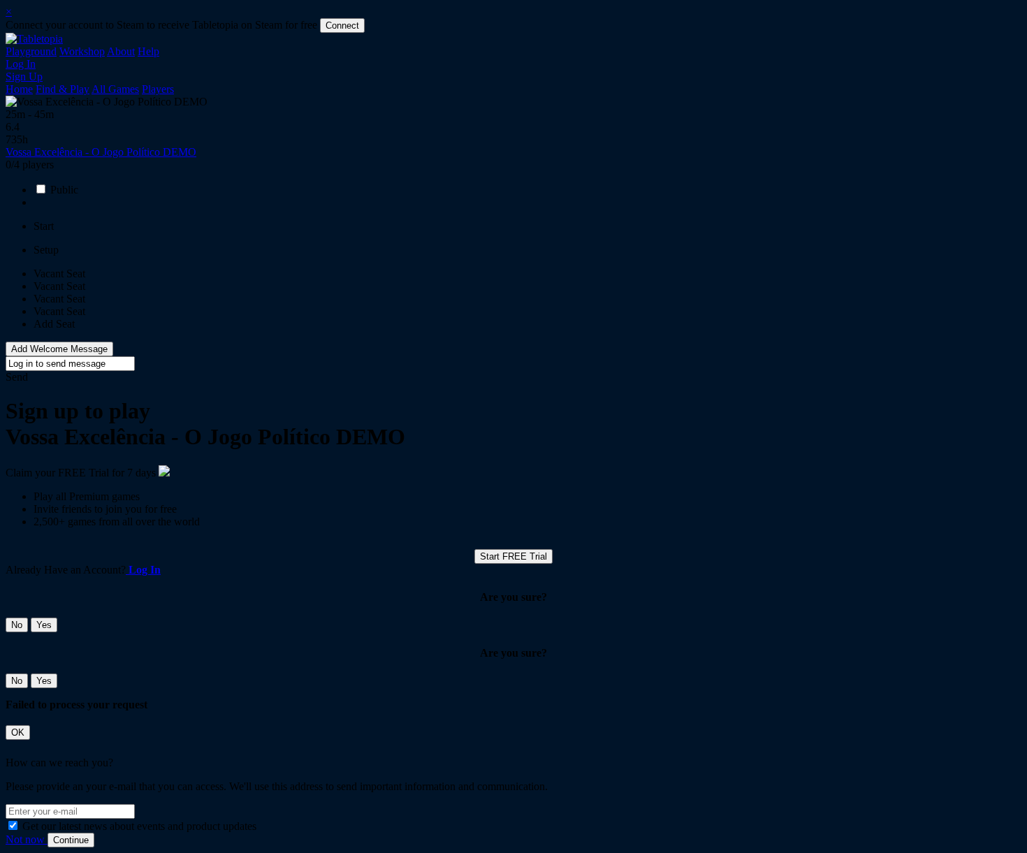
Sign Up (24, 76)
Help (148, 51)
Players (158, 89)
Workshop (82, 51)
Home (19, 89)
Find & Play (62, 89)
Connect (342, 25)
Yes (44, 625)
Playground (31, 51)
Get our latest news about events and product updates (139, 826)
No (16, 625)
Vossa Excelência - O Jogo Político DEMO (101, 152)
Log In (21, 64)
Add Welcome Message (59, 349)
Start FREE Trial (513, 556)
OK (17, 732)
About (121, 51)
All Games (115, 89)
